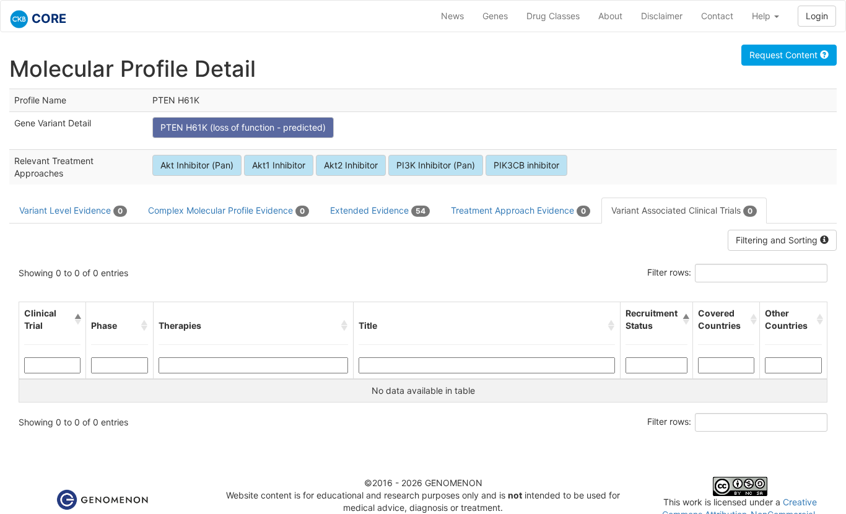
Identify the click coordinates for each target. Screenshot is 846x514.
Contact (717, 16)
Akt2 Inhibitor (351, 165)
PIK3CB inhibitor (526, 165)
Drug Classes (553, 16)
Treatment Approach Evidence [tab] (518, 210)
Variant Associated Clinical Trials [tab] (681, 210)
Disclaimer (661, 16)
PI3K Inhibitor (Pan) (435, 165)
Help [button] (762, 16)
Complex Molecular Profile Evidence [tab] (226, 210)
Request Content (784, 55)
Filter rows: (669, 272)
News (452, 16)
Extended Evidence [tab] (377, 210)
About (610, 16)
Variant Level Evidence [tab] (71, 210)
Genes (495, 16)
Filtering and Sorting (778, 240)
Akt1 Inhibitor (278, 165)
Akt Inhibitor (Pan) (196, 165)
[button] (77, 319)
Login (817, 16)
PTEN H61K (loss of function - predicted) (243, 127)
